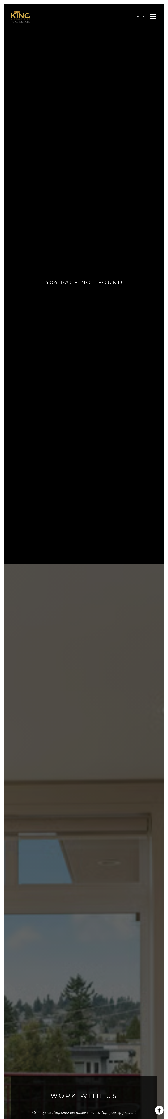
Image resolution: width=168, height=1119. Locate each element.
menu (142, 16)
